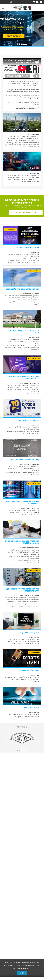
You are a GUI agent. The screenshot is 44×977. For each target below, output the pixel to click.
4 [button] (19, 750)
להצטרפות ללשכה (26, 36)
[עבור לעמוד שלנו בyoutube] (34, 2)
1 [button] (26, 750)
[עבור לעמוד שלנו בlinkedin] (37, 2)
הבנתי (22, 973)
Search (11, 2)
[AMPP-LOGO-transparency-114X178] (22, 738)
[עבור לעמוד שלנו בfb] (41, 2)
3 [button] (22, 750)
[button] (26, 44)
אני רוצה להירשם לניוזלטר (25, 212)
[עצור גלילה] (17, 44)
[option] (22, 738)
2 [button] (24, 750)
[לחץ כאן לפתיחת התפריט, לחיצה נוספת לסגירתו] (3, 8)
